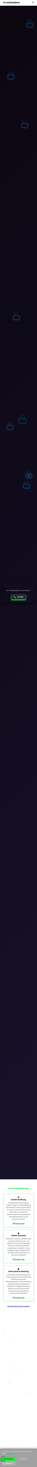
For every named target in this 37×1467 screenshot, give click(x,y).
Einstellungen (22, 1459)
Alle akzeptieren (8, 1459)
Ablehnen (8, 1463)
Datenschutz (10, 1454)
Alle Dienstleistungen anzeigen (18, 1306)
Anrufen (20, 597)
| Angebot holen (18, 1223)
